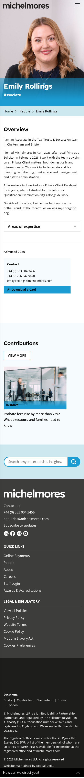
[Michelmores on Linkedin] (6, 533)
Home (8, 111)
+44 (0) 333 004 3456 (21, 271)
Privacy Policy (14, 617)
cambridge (24, 700)
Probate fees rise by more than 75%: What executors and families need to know (32, 420)
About (8, 569)
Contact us (12, 505)
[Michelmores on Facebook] (12, 533)
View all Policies (16, 610)
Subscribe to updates (20, 525)
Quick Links (14, 546)
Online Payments (17, 555)
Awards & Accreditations (22, 590)
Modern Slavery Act (18, 638)
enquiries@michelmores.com (26, 519)
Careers (10, 576)
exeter (62, 700)
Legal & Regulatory (22, 601)
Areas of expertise (24, 226)
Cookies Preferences (19, 645)
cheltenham (44, 700)
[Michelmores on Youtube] (25, 533)
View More (17, 355)
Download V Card (24, 289)
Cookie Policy (14, 631)
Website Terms (15, 624)
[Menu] (77, 5)
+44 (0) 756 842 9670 (21, 276)
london (13, 705)
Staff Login (12, 583)
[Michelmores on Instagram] (19, 533)
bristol (8, 700)
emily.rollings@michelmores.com (29, 281)
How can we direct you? (21, 773)
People (25, 111)
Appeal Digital (45, 766)
